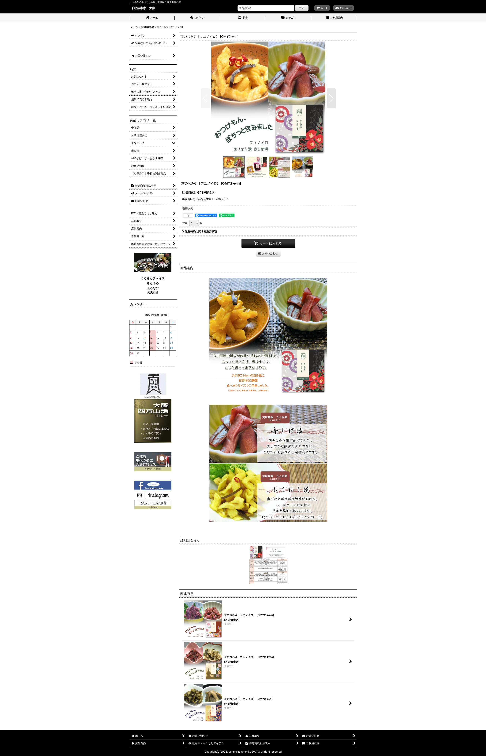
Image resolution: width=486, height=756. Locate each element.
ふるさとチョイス (153, 278)
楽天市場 (153, 292)
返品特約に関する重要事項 (201, 231)
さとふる (153, 283)
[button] (205, 98)
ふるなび (153, 288)
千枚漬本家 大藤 (143, 8)
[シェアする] (187, 215)
